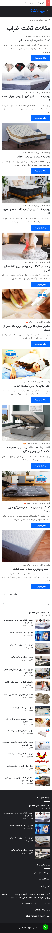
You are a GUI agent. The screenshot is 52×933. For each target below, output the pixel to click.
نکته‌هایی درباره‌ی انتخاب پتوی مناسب (18, 694)
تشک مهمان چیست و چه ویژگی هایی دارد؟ (29, 509)
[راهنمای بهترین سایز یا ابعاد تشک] (26, 546)
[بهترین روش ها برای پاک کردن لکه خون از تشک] (26, 304)
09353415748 (39, 909)
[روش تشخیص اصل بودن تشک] (42, 734)
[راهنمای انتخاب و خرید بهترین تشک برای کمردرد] (26, 246)
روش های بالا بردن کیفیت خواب (32, 386)
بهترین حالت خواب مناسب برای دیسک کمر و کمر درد (17, 744)
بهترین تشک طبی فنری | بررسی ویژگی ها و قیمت (26, 98)
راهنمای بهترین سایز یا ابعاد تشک (31, 569)
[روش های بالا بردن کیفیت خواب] (26, 364)
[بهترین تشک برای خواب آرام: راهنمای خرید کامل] (26, 189)
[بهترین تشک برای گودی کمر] (42, 661)
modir (46, 36)
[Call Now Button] (45, 927)
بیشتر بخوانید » (40, 58)
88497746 (26, 903)
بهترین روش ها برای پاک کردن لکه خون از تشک (26, 328)
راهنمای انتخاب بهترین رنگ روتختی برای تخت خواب (19, 779)
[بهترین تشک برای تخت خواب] (26, 136)
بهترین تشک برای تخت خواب (34, 2)
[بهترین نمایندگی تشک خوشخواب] (42, 757)
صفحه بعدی (13, 594)
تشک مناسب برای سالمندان (34, 40)
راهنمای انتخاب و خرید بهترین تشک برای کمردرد (27, 268)
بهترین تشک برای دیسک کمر (21, 632)
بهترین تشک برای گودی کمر (22, 657)
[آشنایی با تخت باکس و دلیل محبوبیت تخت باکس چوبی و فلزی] (26, 423)
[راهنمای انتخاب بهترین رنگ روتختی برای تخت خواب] (42, 781)
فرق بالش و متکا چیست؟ (23, 707)
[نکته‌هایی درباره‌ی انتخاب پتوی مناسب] (42, 698)
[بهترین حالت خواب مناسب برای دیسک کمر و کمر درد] (42, 745)
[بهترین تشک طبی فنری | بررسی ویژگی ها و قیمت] (26, 76)
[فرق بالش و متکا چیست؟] (42, 711)
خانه (46, 20)
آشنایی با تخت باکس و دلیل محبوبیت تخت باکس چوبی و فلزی (28, 449)
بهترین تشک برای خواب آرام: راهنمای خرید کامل (26, 211)
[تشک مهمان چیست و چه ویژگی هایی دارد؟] (26, 486)
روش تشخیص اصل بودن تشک (20, 730)
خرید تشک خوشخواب (42, 872)
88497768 (36, 903)
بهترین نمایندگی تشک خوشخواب (20, 753)
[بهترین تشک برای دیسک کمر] (42, 636)
